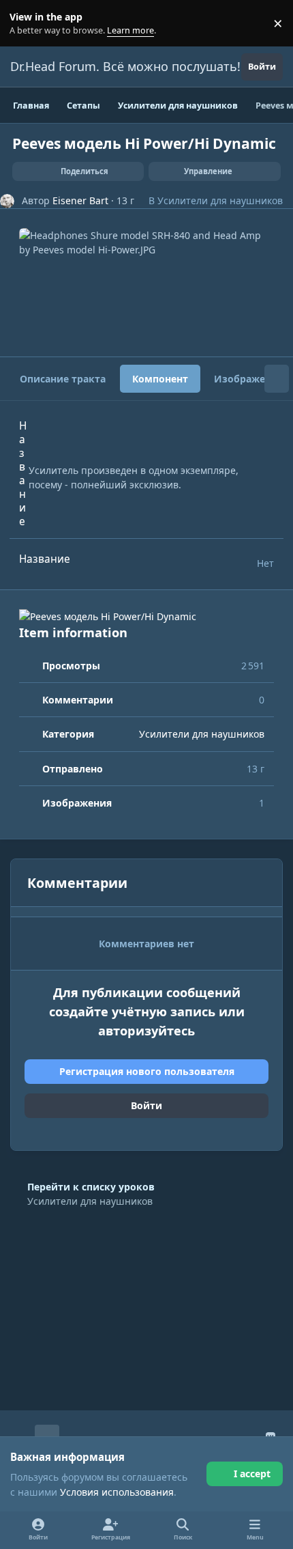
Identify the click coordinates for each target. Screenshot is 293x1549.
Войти (146, 1105)
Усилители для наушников (220, 200)
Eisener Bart (80, 200)
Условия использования (117, 1491)
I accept (252, 1473)
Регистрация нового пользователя (146, 1071)
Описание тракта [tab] (63, 378)
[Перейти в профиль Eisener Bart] (7, 201)
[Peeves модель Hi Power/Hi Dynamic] (146, 616)
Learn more (26, 23)
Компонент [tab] (160, 378)
